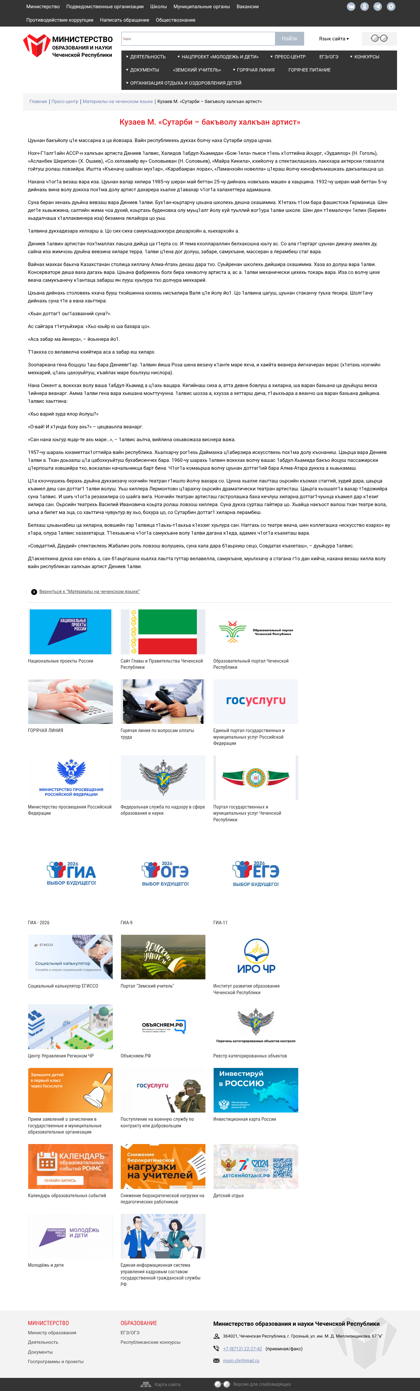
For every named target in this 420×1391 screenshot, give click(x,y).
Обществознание (176, 20)
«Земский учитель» (197, 70)
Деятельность (148, 57)
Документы (144, 70)
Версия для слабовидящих (262, 1384)
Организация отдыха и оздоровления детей (186, 83)
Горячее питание (309, 70)
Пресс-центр (290, 57)
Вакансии (248, 7)
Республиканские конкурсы (151, 1342)
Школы (158, 7)
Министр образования (52, 1333)
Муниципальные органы (202, 7)
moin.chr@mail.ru (241, 1360)
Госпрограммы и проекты (56, 1361)
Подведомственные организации (105, 7)
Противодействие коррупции (60, 20)
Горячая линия (256, 70)
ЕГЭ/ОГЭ (328, 57)
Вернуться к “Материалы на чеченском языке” (89, 591)
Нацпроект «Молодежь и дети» (220, 57)
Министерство (43, 7)
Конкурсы (366, 57)
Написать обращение (124, 20)
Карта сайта (167, 1384)
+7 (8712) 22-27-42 (242, 1349)
